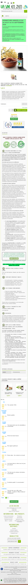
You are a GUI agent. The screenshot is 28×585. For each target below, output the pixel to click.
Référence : (3, 85)
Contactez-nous (14, 533)
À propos (14, 528)
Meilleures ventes (19, 519)
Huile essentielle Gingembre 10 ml (8, 393)
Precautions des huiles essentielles (19, 521)
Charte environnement (8, 516)
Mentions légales (14, 530)
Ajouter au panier (22, 110)
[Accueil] (2, 16)
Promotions (19, 516)
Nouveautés (19, 517)
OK (25, 11)
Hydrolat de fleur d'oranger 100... (20, 393)
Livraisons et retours (8, 517)
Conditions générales (14, 531)
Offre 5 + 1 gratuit (8, 520)
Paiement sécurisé (8, 519)
